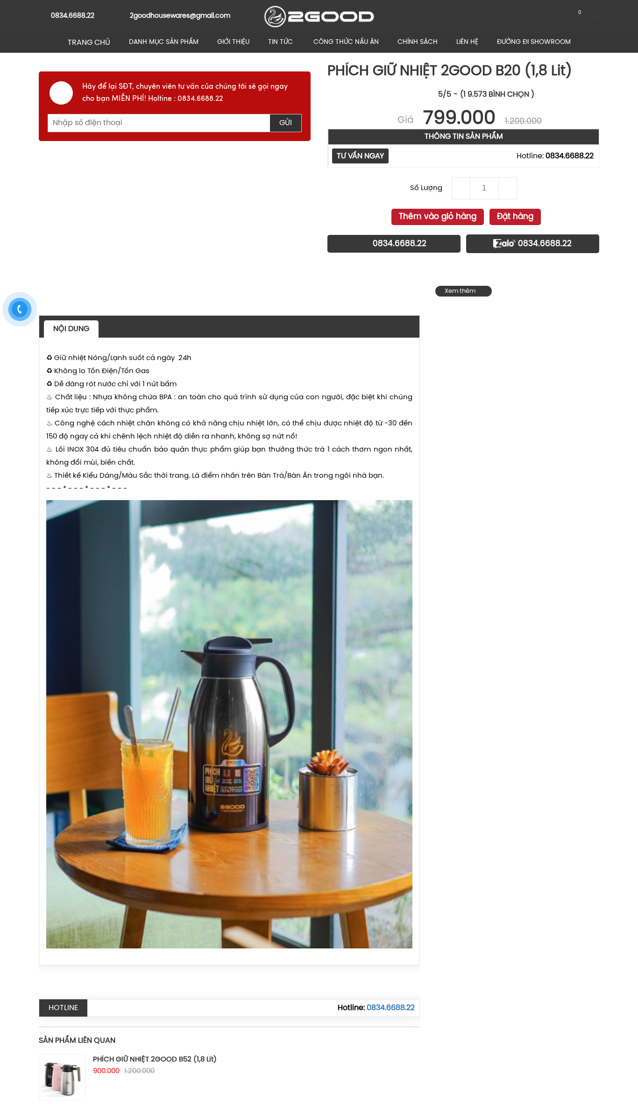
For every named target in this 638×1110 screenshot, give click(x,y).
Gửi (285, 123)
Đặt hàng (515, 216)
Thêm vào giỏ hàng (437, 216)
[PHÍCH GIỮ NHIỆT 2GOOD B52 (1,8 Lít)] (62, 1077)
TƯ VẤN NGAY (360, 156)
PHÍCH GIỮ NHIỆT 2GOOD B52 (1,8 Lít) (155, 1059)
